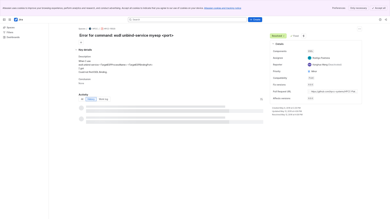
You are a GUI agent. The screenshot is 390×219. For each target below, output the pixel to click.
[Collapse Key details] (76, 50)
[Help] (380, 19)
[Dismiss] (64, 195)
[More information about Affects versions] (293, 98)
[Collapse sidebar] (4, 19)
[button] (314, 44)
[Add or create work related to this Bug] (81, 42)
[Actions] (359, 28)
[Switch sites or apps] (9, 19)
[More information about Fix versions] (288, 85)
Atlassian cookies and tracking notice (222, 8)
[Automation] (303, 35)
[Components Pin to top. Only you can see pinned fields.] (293, 51)
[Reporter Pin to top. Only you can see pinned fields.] (289, 64)
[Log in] (385, 19)
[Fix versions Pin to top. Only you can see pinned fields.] (292, 84)
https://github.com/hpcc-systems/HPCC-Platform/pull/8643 (333, 91)
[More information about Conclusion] (93, 79)
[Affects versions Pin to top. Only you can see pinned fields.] (297, 98)
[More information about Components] (289, 51)
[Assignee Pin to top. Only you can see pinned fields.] (289, 58)
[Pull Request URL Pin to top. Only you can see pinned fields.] (298, 91)
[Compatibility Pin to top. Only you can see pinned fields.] (293, 78)
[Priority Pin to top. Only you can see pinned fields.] (287, 71)
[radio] (82, 99)
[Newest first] (261, 99)
